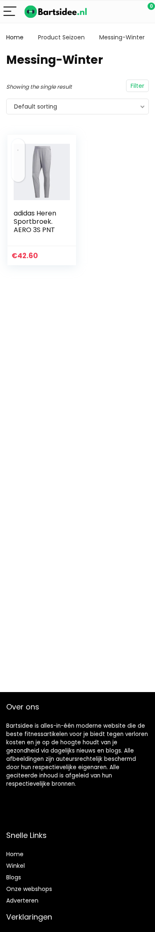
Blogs (13, 877)
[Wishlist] (129, 12)
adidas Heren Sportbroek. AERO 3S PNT (35, 221)
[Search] (112, 12)
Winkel (15, 866)
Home (15, 37)
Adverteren (22, 900)
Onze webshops (29, 889)
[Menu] (10, 12)
